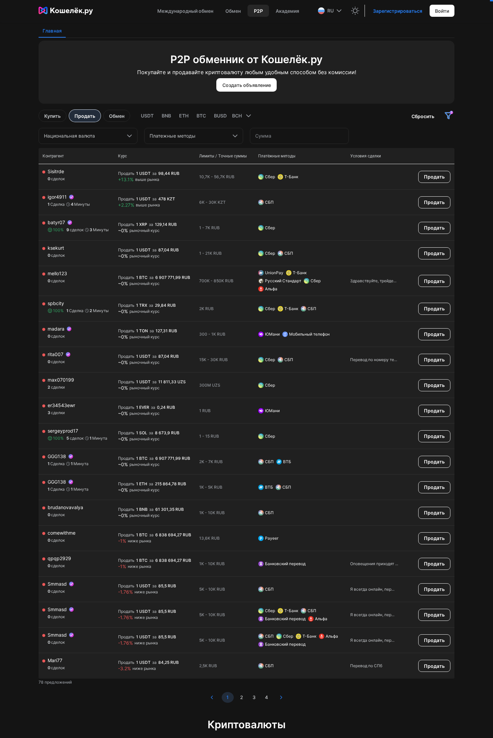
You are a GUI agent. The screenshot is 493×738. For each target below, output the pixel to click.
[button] (330, 11)
